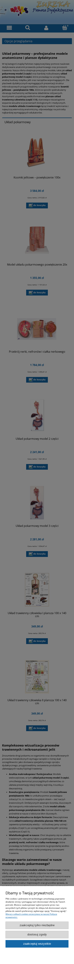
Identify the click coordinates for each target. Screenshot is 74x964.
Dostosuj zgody (37, 934)
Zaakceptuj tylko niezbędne (37, 925)
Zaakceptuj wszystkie (37, 943)
